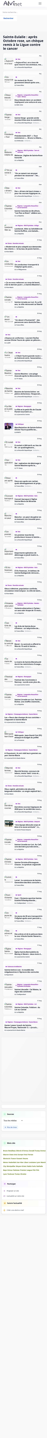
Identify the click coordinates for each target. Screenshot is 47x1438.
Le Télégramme (21, 269)
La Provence (20, 740)
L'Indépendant (21, 903)
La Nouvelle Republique (24, 67)
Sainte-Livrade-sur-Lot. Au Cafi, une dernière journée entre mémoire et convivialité (28, 846)
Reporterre (9, 975)
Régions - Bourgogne (24, 406)
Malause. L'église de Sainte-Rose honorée (28, 156)
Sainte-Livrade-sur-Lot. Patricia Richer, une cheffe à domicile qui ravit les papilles (28, 701)
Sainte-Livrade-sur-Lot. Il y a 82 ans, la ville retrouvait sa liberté (28, 303)
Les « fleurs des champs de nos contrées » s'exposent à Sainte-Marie (22, 718)
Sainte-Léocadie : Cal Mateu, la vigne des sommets (28, 990)
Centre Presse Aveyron (23, 830)
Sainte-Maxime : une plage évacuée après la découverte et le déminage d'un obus (28, 376)
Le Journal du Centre (23, 414)
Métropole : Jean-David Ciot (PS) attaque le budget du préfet (28, 736)
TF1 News (19, 379)
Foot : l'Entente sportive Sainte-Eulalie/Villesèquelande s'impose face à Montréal (28, 900)
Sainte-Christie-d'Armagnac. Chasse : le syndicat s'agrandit (28, 863)
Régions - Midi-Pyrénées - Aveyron (29, 822)
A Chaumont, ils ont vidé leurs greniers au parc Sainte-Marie (22, 754)
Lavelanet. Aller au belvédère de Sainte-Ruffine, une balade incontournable (28, 231)
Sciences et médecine (15, 966)
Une (19, 59)
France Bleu (20, 85)
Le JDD (8, 343)
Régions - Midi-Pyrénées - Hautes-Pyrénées (28, 604)
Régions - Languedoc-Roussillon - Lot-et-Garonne (28, 207)
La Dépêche (20, 160)
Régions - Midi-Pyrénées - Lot (27, 1004)
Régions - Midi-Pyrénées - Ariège (28, 225)
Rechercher (8, 18)
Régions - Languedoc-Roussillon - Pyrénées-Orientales (28, 985)
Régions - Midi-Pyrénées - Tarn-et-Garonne (28, 151)
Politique (21, 424)
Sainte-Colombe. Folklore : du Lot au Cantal (27, 1008)
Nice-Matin (9, 252)
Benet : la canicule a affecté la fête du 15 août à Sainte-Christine (28, 646)
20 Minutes (20, 141)
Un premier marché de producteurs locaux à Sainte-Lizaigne (27, 537)
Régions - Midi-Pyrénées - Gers (27, 496)
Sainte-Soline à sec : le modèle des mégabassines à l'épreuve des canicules (21, 971)
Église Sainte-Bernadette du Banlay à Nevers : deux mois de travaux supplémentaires (28, 954)
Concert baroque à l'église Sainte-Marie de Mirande (26, 500)
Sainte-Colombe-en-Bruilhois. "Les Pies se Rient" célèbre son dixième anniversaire (28, 213)
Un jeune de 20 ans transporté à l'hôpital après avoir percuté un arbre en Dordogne (28, 918)
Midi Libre (19, 105)
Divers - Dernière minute (16, 243)
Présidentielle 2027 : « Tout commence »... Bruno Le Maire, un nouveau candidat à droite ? (28, 138)
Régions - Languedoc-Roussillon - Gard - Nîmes (28, 96)
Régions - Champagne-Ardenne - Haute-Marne (22, 714)
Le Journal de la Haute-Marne (15, 722)
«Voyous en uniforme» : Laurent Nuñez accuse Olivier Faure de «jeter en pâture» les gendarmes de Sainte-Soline (22, 340)
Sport (19, 895)
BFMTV (18, 432)
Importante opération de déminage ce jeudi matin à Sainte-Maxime (26, 555)
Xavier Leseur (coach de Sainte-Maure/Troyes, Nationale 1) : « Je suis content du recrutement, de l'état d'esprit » (23, 1027)
